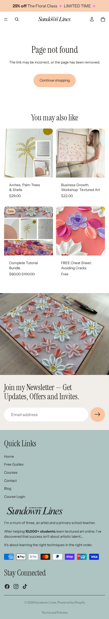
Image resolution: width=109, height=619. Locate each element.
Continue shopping (55, 80)
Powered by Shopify (71, 602)
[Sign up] (97, 414)
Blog (7, 488)
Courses (10, 472)
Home (9, 456)
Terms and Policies (55, 612)
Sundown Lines (45, 602)
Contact (10, 480)
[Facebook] (7, 586)
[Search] (16, 19)
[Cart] (102, 19)
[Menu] (6, 19)
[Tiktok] (25, 586)
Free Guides (14, 464)
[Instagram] (16, 586)
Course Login (14, 496)
